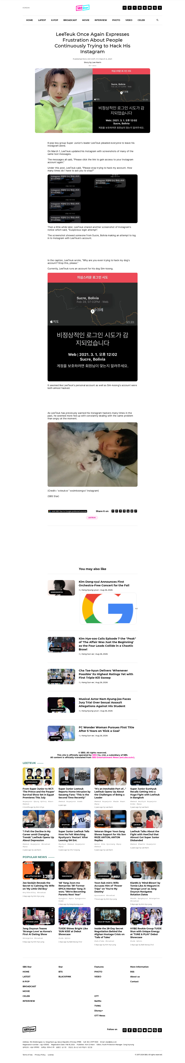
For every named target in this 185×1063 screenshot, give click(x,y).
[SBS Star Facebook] (130, 8)
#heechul (141, 844)
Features (99, 967)
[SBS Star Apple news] (145, 8)
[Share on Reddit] (132, 511)
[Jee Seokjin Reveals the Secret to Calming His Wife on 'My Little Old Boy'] (39, 870)
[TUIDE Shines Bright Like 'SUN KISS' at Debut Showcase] (75, 916)
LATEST (42, 20)
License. (51, 1055)
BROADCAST (70, 20)
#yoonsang (110, 844)
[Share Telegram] (120, 511)
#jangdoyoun (143, 898)
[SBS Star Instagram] (125, 8)
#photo (67, 938)
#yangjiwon (63, 898)
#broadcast (45, 844)
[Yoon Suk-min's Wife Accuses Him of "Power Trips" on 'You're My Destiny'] (110, 870)
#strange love (154, 898)
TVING (97, 1006)
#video (132, 804)
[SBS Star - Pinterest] (140, 1030)
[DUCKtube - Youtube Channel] (150, 1030)
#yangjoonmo (80, 898)
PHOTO (116, 20)
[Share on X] (128, 511)
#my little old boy (29, 892)
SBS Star (27, 967)
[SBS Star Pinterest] (140, 8)
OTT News (99, 1015)
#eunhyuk (142, 801)
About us (135, 976)
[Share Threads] (124, 511)
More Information (139, 967)
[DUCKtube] (150, 8)
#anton (97, 844)
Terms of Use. (28, 1055)
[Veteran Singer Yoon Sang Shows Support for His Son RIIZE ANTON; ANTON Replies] (110, 819)
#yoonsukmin (99, 895)
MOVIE (85, 20)
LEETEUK (92, 518)
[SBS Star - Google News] (155, 8)
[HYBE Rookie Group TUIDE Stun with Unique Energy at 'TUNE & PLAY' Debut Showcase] (146, 916)
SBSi (94, 755)
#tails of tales (99, 941)
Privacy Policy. (40, 1055)
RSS (132, 972)
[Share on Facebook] (113, 511)
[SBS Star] (29, 1029)
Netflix (97, 1001)
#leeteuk (26, 804)
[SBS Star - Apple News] (145, 1030)
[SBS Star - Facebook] (130, 1030)
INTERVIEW (101, 20)
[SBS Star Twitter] (135, 8)
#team (122, 801)
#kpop (96, 804)
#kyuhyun (62, 844)
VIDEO (128, 20)
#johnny (43, 801)
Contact (134, 981)
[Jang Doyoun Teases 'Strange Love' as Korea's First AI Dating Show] (39, 916)
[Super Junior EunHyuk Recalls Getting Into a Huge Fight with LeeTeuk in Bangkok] (146, 776)
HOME (29, 20)
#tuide (61, 938)
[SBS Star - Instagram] (125, 1030)
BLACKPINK (65, 976)
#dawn (50, 801)
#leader (116, 801)
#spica (71, 898)
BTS (61, 972)
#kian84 (133, 898)
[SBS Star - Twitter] (135, 1030)
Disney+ (98, 1011)
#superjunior (27, 801)
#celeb (79, 801)
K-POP (54, 20)
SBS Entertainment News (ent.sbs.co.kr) (113, 757)
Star (61, 967)
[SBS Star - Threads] (160, 8)
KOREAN (26, 8)
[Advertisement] (93, 247)
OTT (96, 996)
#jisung (36, 801)
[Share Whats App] (116, 511)
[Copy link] (135, 511)
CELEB (141, 20)
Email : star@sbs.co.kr (108, 1042)
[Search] (157, 20)
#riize (103, 844)
